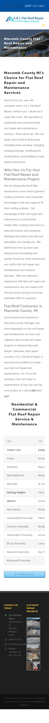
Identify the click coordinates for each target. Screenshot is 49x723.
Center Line (14, 449)
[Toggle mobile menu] (43, 25)
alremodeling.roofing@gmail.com (15, 644)
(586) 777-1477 (35, 5)
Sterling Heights (16, 492)
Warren (11, 501)
